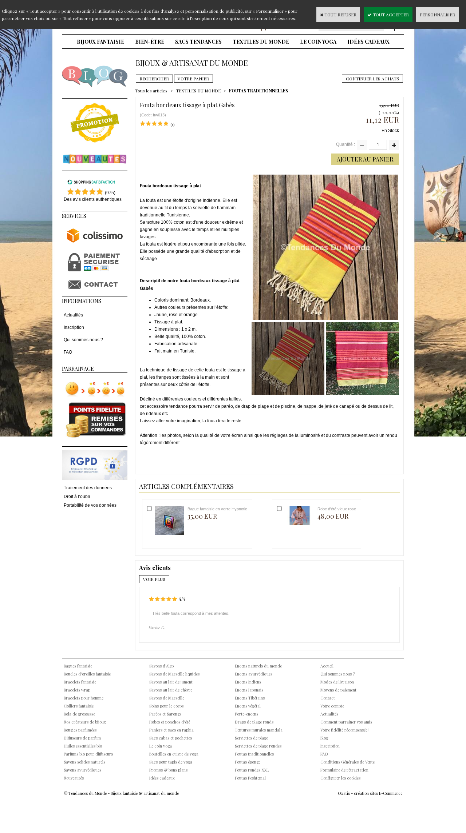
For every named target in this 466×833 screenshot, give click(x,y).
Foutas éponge (247, 762)
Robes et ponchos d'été (169, 722)
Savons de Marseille (166, 698)
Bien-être (149, 41)
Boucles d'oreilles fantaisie (87, 674)
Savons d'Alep (161, 666)
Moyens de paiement (338, 690)
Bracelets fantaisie (80, 682)
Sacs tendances (198, 41)
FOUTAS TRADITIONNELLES (258, 90)
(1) (172, 124)
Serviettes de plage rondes (258, 746)
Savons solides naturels (84, 762)
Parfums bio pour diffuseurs (88, 754)
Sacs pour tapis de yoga (170, 762)
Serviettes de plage (251, 738)
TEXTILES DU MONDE (198, 90)
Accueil (326, 666)
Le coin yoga (318, 41)
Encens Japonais (249, 690)
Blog (324, 738)
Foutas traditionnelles (254, 754)
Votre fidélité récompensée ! (345, 730)
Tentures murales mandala (259, 730)
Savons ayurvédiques (82, 770)
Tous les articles (151, 90)
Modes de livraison (337, 682)
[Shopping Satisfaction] (91, 183)
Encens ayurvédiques (253, 674)
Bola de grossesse (79, 714)
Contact (327, 698)
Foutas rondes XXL (252, 770)
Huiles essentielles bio (83, 746)
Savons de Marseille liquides (174, 674)
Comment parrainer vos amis (346, 722)
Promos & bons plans (168, 770)
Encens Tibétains (250, 698)
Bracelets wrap (77, 690)
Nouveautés (74, 778)
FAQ (68, 352)
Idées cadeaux (368, 41)
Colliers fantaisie (79, 706)
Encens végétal (248, 706)
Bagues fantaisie (78, 666)
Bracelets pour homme (83, 698)
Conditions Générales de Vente (347, 762)
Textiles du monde (261, 41)
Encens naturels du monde (258, 666)
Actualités (73, 315)
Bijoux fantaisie (100, 41)
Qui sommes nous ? (83, 339)
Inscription (74, 327)
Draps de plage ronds (254, 722)
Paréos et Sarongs (165, 714)
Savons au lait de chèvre (170, 690)
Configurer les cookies (340, 778)
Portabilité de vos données (90, 505)
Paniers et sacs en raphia (171, 730)
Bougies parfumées (80, 730)
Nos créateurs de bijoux (85, 722)
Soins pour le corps (166, 706)
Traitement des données (88, 487)
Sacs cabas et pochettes (170, 738)
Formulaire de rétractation (344, 770)
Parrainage (78, 368)
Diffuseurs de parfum (82, 738)
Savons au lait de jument (171, 682)
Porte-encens (246, 714)
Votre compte (332, 706)
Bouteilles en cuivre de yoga (173, 754)
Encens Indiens (248, 682)
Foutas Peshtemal (250, 778)
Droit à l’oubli (77, 496)
